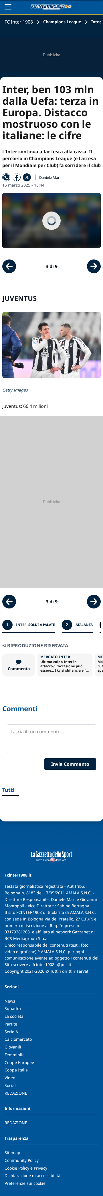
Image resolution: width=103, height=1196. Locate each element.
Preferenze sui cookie (25, 1183)
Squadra (13, 1008)
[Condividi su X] (27, 177)
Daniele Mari (49, 177)
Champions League (62, 21)
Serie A (11, 1031)
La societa (14, 1016)
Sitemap (12, 1152)
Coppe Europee (19, 1062)
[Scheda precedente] (9, 266)
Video (10, 1077)
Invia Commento (70, 764)
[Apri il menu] (8, 6)
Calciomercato (18, 1039)
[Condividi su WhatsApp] (6, 177)
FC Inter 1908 (19, 22)
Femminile (15, 1054)
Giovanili (13, 1047)
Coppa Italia (16, 1070)
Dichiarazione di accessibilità (32, 1175)
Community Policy (22, 1160)
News (10, 1001)
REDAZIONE (16, 1093)
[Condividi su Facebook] (17, 177)
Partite (11, 1024)
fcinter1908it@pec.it (52, 964)
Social (10, 1085)
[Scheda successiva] (94, 266)
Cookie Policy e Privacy (26, 1168)
